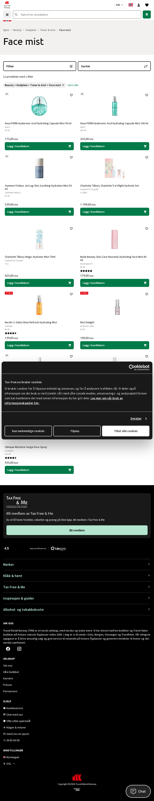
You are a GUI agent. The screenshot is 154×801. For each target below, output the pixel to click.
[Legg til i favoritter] (71, 95)
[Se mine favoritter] (147, 5)
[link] (147, 14)
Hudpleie (31, 30)
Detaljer (136, 418)
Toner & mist (47, 30)
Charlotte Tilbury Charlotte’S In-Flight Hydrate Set (109, 185)
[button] (35, 548)
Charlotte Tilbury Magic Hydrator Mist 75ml (30, 257)
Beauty (17, 30)
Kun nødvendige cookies (28, 431)
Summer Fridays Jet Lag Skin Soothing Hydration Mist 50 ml (38, 187)
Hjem (6, 30)
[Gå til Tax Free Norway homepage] (7, 5)
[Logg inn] (139, 5)
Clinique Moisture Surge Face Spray (26, 447)
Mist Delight (87, 322)
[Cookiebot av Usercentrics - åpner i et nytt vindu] (131, 368)
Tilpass (74, 431)
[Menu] (7, 14)
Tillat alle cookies (126, 431)
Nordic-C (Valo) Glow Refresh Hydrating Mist (31, 322)
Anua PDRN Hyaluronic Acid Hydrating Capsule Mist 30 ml (38, 123)
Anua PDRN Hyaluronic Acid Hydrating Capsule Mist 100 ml (114, 123)
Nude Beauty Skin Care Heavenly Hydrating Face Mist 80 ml (113, 258)
